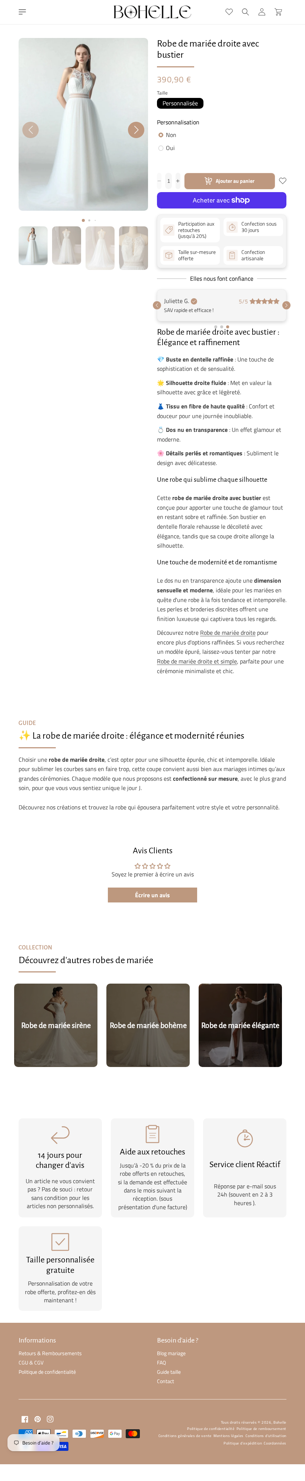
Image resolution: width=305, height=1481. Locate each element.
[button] (22, 12)
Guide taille (169, 1430)
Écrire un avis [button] (152, 953)
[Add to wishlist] (282, 181)
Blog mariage (171, 1411)
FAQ (161, 1421)
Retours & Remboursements (50, 1411)
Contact (165, 1439)
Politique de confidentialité (47, 1430)
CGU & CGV (31, 1421)
